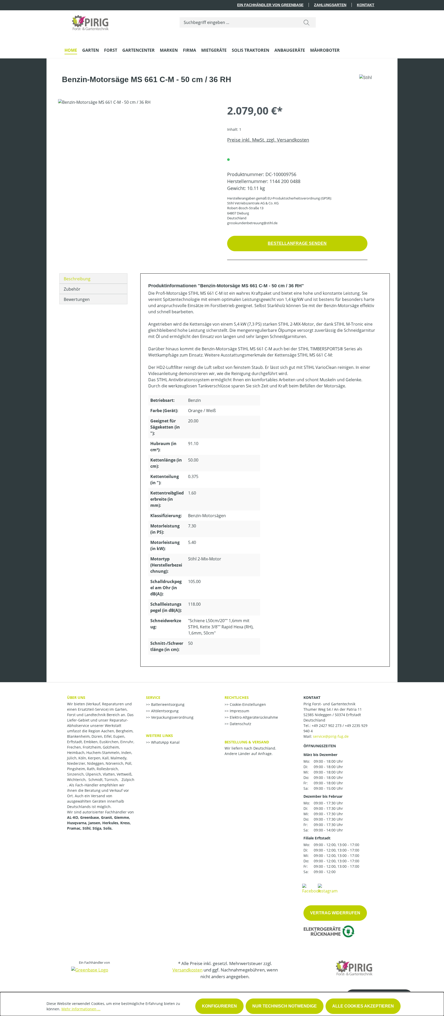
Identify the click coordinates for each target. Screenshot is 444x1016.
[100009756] (137, 154)
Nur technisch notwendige (284, 1006)
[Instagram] (328, 888)
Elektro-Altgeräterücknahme (253, 717)
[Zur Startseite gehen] (90, 21)
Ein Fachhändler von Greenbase (270, 5)
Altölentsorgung (164, 710)
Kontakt (365, 5)
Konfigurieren (219, 1006)
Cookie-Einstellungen (247, 704)
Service (153, 697)
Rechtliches (237, 697)
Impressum (239, 710)
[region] (137, 154)
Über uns (76, 697)
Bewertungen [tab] (77, 299)
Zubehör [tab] (72, 289)
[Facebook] (311, 888)
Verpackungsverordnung (171, 717)
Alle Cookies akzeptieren (363, 1006)
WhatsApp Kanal (165, 742)
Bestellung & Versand (247, 742)
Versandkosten (187, 970)
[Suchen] (306, 22)
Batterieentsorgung (167, 704)
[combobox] (239, 22)
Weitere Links (159, 735)
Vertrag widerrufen (335, 913)
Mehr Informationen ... (80, 1008)
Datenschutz (240, 723)
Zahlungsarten (330, 5)
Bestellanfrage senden (297, 243)
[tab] (93, 278)
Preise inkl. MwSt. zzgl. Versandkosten (268, 140)
